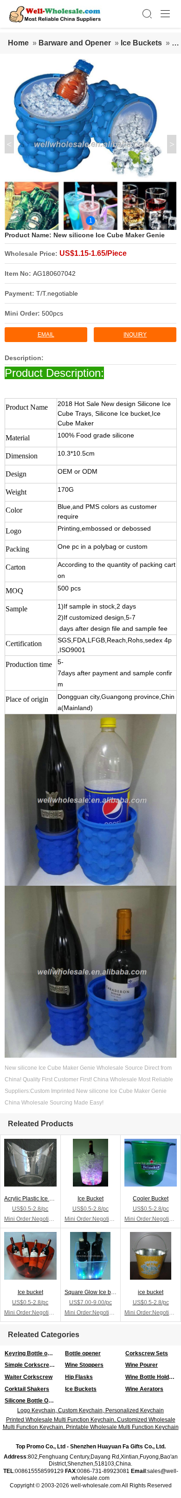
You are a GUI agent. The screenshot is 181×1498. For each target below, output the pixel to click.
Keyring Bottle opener (32, 1353)
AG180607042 (54, 273)
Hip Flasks (79, 1377)
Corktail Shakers (27, 1389)
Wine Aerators (144, 1389)
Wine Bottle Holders (151, 1377)
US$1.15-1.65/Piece (93, 253)
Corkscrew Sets (146, 1353)
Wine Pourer (141, 1365)
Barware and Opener (75, 43)
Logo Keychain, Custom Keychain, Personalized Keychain (90, 1410)
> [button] (172, 144)
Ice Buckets (141, 43)
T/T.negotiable (57, 293)
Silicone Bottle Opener (32, 1400)
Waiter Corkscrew (28, 1377)
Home (18, 43)
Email (46, 334)
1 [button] (90, 220)
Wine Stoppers (84, 1365)
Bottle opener (83, 1353)
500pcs (52, 313)
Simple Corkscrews (31, 1365)
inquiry (135, 334)
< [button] (9, 144)
